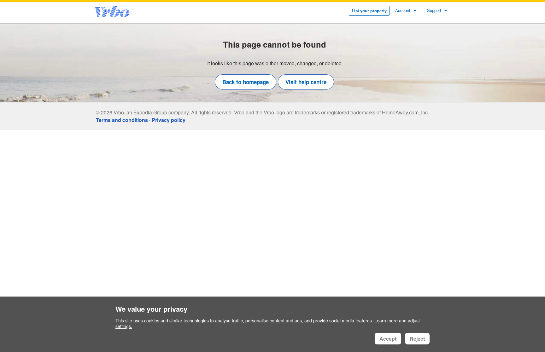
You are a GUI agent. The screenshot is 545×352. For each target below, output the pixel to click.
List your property (369, 11)
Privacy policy (168, 120)
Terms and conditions (122, 120)
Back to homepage (245, 82)
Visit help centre (305, 82)
